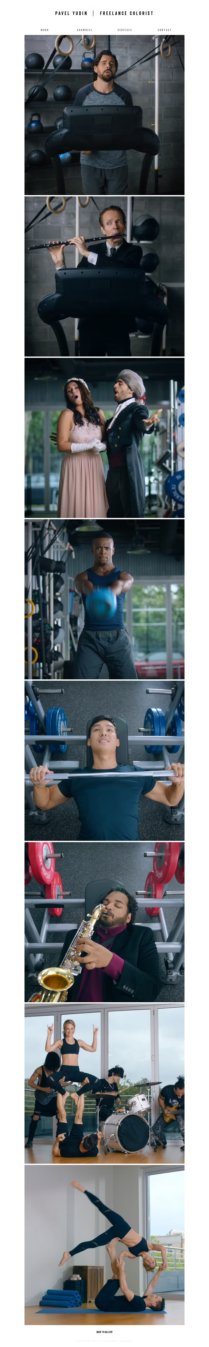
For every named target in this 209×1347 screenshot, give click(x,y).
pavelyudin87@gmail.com (101, 1346)
